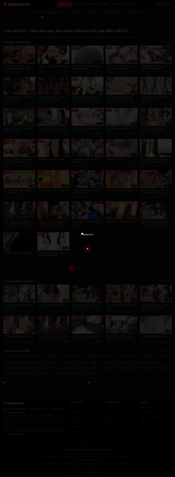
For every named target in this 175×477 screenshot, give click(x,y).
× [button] (87, 248)
